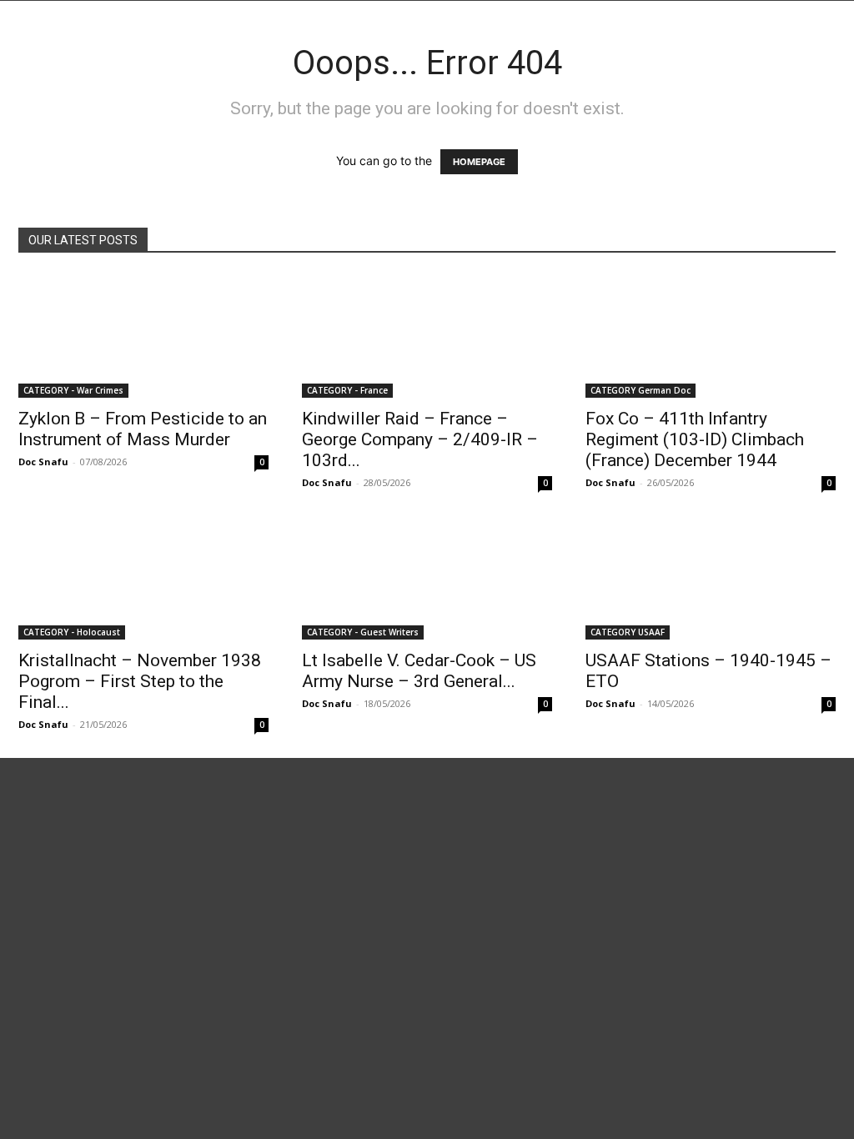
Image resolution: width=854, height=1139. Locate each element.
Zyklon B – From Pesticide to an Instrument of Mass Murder (142, 429)
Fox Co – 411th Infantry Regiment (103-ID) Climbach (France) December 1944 (694, 439)
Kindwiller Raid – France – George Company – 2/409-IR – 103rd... (420, 439)
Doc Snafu (43, 461)
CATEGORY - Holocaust (71, 632)
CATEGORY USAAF (627, 632)
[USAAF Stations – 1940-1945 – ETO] (710, 578)
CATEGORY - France (347, 390)
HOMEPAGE (479, 162)
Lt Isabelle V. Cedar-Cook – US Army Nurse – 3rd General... (419, 670)
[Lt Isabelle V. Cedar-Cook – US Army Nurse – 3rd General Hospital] (427, 578)
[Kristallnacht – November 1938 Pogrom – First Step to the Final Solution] (143, 578)
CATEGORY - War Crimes (73, 390)
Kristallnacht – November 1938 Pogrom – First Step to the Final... (139, 681)
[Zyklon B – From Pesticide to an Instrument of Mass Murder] (143, 336)
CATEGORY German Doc (640, 390)
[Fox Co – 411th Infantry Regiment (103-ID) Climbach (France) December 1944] (710, 336)
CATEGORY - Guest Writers (363, 632)
